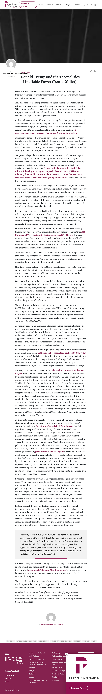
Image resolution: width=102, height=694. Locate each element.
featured (64, 641)
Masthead (8, 678)
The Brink (55, 677)
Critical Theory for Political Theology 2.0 (37, 663)
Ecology (32, 667)
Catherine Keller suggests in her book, (62, 352)
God (70, 641)
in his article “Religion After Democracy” (47, 570)
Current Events (43, 641)
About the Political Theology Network (12, 671)
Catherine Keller (22, 641)
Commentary (32, 641)
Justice (31, 677)
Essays (31, 671)
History (31, 674)
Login (7, 682)
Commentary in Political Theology (15, 73)
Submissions (9, 675)
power (94, 641)
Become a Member (25, 4)
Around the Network (53, 5)
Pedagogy (56, 653)
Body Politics (34, 656)
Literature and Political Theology (38, 681)
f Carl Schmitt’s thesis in (54, 426)
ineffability (77, 641)
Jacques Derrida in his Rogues (49, 451)
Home (40, 5)
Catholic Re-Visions (36, 659)
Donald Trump (55, 641)
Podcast (77, 5)
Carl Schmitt (10, 641)
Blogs (68, 5)
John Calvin (86, 641)
